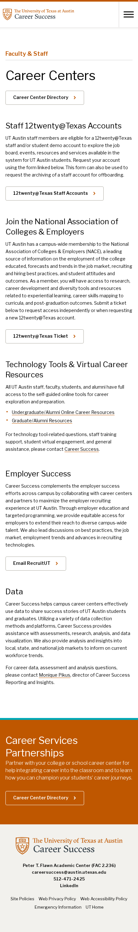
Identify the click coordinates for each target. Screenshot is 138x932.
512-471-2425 (69, 878)
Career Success (82, 449)
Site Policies (22, 898)
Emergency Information (58, 907)
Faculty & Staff (26, 53)
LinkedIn (69, 885)
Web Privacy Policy (57, 898)
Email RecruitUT (31, 563)
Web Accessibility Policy (103, 898)
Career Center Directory (40, 97)
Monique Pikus (54, 675)
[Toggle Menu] (129, 14)
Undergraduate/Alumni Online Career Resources (63, 412)
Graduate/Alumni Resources (42, 420)
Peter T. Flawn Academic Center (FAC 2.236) (69, 865)
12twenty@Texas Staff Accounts (50, 193)
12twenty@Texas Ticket (40, 336)
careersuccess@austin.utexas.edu (69, 872)
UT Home (95, 907)
